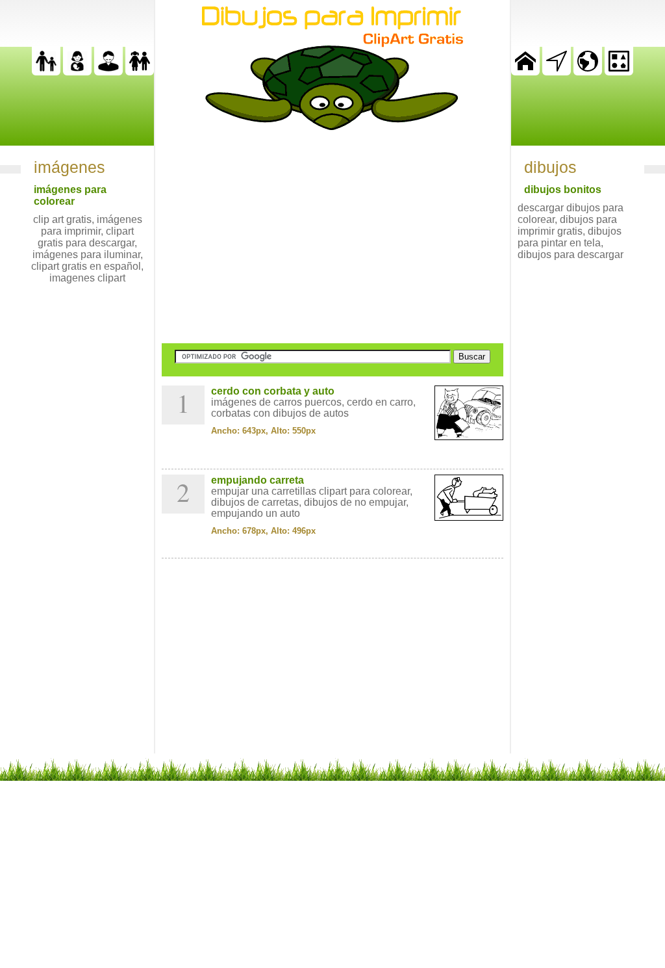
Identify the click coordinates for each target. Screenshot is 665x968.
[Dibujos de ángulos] (556, 71)
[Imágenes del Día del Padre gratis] (46, 71)
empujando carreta (257, 480)
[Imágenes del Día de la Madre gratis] (77, 71)
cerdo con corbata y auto (272, 391)
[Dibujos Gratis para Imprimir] (525, 71)
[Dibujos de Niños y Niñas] (139, 71)
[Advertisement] (332, 237)
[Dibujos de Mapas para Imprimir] (587, 71)
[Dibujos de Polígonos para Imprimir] (619, 71)
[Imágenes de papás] (108, 71)
